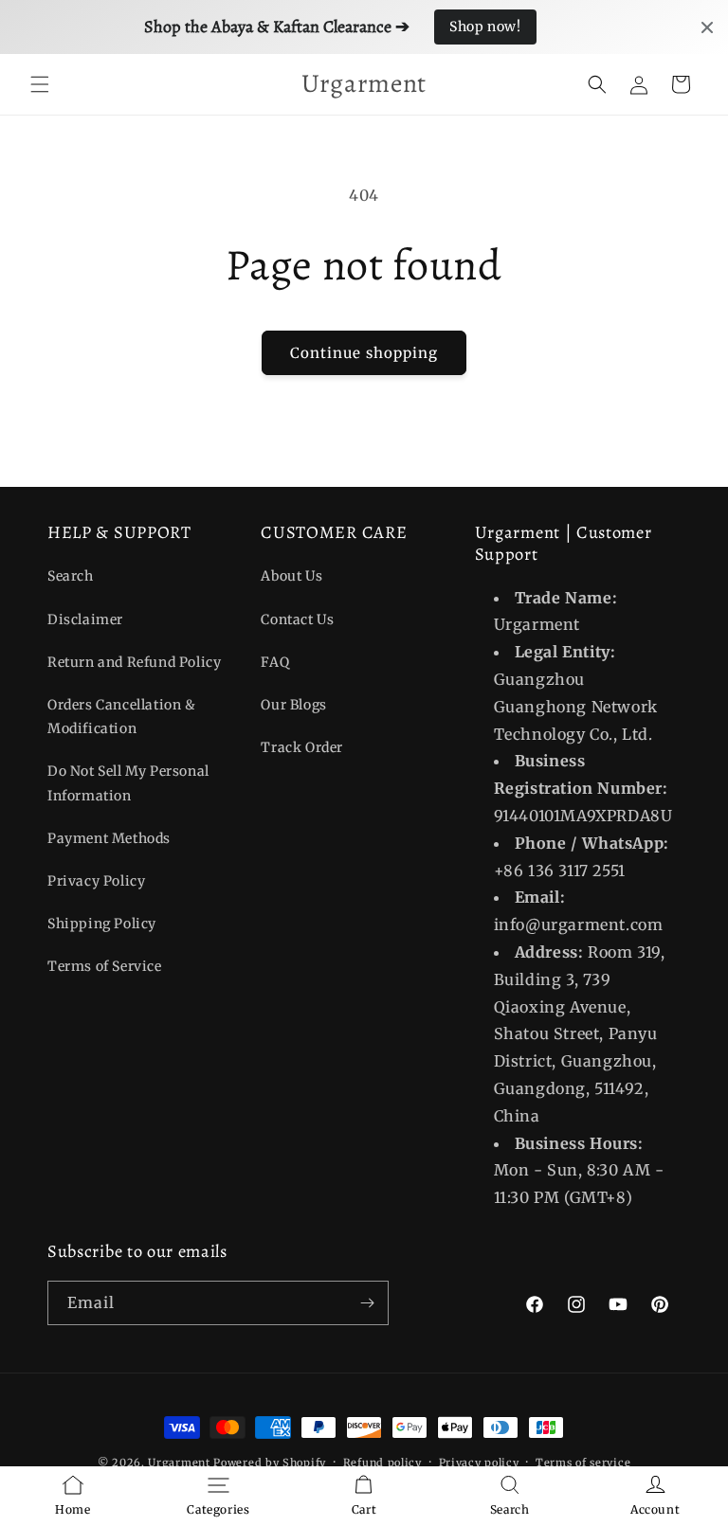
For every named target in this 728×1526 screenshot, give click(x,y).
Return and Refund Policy (134, 662)
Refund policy (382, 1462)
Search (70, 575)
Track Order (302, 747)
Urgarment (178, 1462)
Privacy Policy (96, 880)
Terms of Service (104, 966)
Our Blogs (293, 704)
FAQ (275, 662)
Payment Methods (109, 838)
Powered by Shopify (269, 1462)
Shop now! (484, 26)
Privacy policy (479, 1462)
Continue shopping (364, 353)
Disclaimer (85, 619)
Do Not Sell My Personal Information (128, 783)
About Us (291, 575)
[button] (40, 84)
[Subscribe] (367, 1303)
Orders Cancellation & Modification (121, 716)
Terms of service (583, 1462)
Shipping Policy (101, 923)
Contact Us (297, 619)
